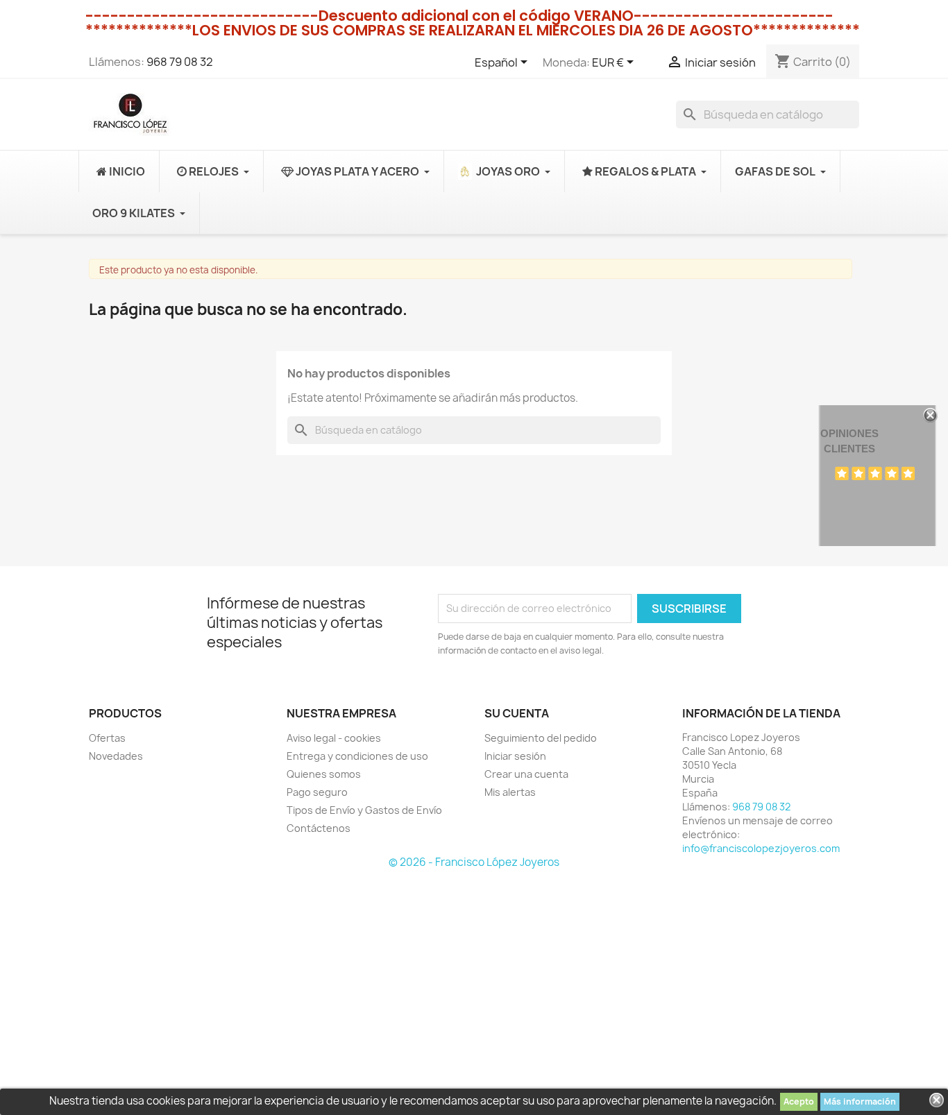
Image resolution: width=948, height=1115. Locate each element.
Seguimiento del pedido (540, 737)
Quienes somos (324, 774)
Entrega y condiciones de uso (357, 756)
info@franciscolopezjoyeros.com (761, 848)
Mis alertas (510, 792)
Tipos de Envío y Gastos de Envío (364, 810)
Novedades (116, 756)
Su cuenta (516, 713)
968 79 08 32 (179, 61)
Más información (860, 1101)
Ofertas (107, 737)
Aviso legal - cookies (334, 737)
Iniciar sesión (515, 756)
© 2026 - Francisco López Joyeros (474, 862)
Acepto (799, 1101)
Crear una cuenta (526, 774)
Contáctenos (318, 828)
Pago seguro (317, 792)
